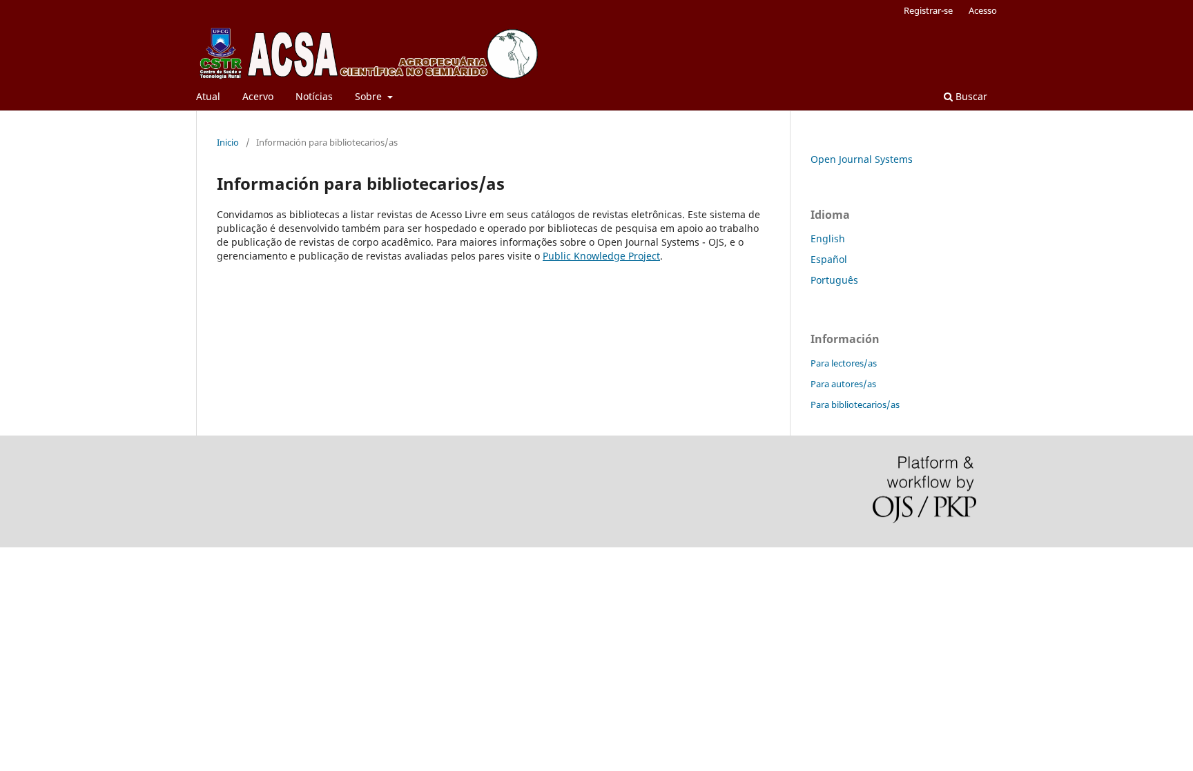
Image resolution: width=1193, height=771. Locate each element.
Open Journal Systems (862, 159)
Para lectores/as (844, 363)
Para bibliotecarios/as (855, 404)
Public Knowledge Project (601, 255)
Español (829, 259)
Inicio (228, 142)
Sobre (370, 96)
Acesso (983, 10)
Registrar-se (928, 10)
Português (834, 279)
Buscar (970, 96)
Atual (208, 96)
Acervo (257, 96)
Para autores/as (843, 384)
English (828, 238)
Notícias (314, 96)
